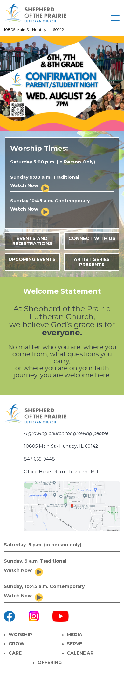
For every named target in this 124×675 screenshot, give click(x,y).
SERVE (74, 644)
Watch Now (24, 185)
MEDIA (74, 634)
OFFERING (50, 662)
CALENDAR (80, 653)
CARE (15, 653)
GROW (16, 644)
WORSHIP (20, 634)
